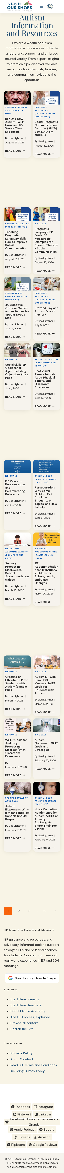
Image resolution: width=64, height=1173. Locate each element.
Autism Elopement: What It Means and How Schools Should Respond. (17, 812)
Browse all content (24, 1023)
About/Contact (22, 1059)
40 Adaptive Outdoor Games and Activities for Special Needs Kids (17, 311)
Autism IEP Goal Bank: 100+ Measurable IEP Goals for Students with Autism (45, 685)
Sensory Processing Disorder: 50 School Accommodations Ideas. (17, 571)
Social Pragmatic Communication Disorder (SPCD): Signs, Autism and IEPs (46, 128)
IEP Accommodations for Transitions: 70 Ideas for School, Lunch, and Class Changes (46, 573)
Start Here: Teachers (26, 1005)
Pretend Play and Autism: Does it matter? (46, 311)
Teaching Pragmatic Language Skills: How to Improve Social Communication (16, 240)
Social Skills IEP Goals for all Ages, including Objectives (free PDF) (16, 371)
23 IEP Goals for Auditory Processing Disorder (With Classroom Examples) (16, 748)
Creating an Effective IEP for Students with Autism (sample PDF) (16, 683)
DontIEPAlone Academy (28, 1011)
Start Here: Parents (25, 999)
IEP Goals (40, 223)
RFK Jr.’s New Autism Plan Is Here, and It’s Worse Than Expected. (14, 125)
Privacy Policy (21, 1053)
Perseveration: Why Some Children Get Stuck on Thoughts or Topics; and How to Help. (46, 497)
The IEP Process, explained (30, 1017)
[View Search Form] (50, 6)
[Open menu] (42, 6)
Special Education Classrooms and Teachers (46, 362)
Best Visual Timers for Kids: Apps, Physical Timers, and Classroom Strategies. (45, 379)
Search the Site (22, 1029)
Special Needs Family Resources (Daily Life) (16, 296)
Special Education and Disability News (17, 110)
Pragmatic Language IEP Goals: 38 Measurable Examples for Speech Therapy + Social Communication (46, 240)
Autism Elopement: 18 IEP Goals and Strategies (47, 745)
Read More (15, 150)
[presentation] (17, 98)
